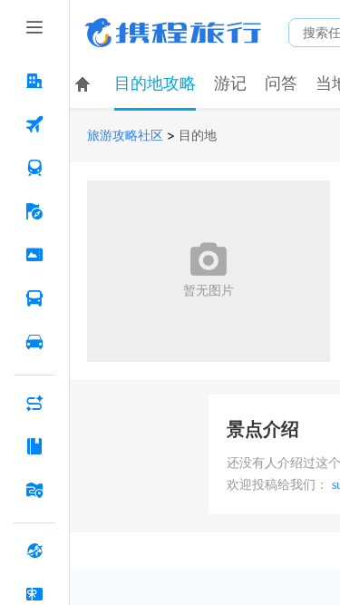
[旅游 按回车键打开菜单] (34, 211)
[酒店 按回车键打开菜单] (34, 81)
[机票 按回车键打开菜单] (34, 124)
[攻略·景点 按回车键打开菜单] (34, 446)
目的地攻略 (155, 83)
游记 (230, 83)
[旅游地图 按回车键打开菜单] (34, 490)
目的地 (198, 135)
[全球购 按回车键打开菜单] (34, 551)
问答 (281, 83)
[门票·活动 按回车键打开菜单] (34, 255)
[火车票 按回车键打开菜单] (34, 168)
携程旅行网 (173, 32)
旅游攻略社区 (125, 135)
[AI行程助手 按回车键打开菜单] (34, 403)
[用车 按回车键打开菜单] (34, 342)
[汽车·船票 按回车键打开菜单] (34, 298)
